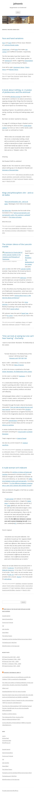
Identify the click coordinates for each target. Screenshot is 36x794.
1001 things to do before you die (25, 174)
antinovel (20, 179)
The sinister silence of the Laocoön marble (17, 245)
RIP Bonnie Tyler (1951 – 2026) (10, 661)
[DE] (22, 358)
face (12, 76)
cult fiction (23, 177)
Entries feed (5, 738)
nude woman (9, 499)
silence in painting (8, 425)
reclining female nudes (11, 45)
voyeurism (5, 588)
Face (3, 43)
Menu (18, 12)
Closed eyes (6, 49)
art (16, 74)
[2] (15, 523)
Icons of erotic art (23, 74)
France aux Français (7, 622)
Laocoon (17, 324)
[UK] (25, 358)
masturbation (28, 61)
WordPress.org (6, 743)
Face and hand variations (12, 38)
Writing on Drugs (16, 96)
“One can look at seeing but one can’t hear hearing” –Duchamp (18, 337)
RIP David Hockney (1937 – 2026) (11, 666)
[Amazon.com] (13, 358)
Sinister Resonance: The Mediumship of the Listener (17, 371)
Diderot (23, 588)
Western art (5, 78)
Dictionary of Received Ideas (10, 170)
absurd (4, 177)
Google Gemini (6, 616)
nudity (8, 505)
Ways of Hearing (19, 365)
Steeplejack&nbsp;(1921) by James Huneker (14, 691)
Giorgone (16, 76)
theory (30, 226)
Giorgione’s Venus (18, 67)
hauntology (27, 449)
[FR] (19, 358)
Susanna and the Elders (8, 590)
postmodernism (6, 179)
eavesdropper (12, 420)
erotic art (11, 574)
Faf (3, 626)
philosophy (24, 226)
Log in (4, 736)
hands (21, 76)
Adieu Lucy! (5, 688)
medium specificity (25, 454)
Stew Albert (5, 632)
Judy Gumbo (5, 629)
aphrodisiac (8, 579)
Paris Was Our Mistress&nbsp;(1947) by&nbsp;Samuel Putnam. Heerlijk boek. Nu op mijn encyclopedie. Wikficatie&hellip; (17, 708)
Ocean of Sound (21, 438)
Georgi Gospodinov (7, 619)
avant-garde (16, 177)
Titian (29, 76)
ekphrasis (23, 278)
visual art (18, 590)
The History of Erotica (15, 217)
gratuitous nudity (20, 586)
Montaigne (23, 228)
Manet (25, 76)
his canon (10, 315)
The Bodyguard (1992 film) (9, 642)
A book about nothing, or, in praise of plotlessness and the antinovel (17, 91)
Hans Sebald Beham (14, 228)
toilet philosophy (21, 230)
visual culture (29, 586)
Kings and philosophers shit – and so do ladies (17, 193)
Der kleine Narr (6, 210)
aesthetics (9, 177)
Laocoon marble (26, 269)
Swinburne (8, 61)
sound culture (14, 309)
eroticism (18, 226)
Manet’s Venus (13, 69)
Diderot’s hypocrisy (8, 570)
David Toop (25, 313)
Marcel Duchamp (14, 454)
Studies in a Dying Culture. (9, 714)
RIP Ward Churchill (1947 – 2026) (11, 657)
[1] (6, 269)
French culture (11, 586)
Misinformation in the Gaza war (10, 646)
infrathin (28, 409)
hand (9, 43)
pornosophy (29, 588)
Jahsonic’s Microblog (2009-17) (12, 672)
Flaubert (26, 179)
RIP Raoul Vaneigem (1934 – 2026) (11, 659)
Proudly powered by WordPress (10, 790)
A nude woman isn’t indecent (14, 467)
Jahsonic (18, 3)
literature (28, 177)
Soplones (22, 376)
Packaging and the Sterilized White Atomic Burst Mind (17, 639)
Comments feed (6, 740)
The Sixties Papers (7, 636)
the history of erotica (10, 230)
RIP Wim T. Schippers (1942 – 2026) (11, 663)
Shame (19, 577)
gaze (16, 49)
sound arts (8, 456)
